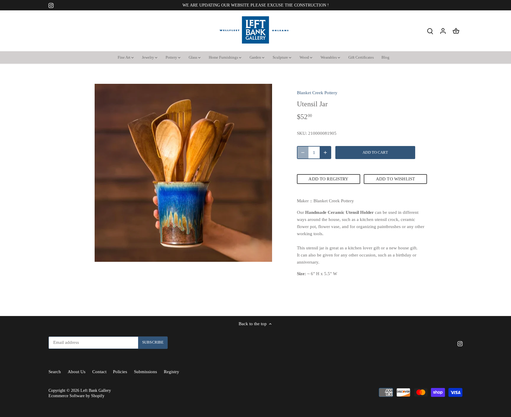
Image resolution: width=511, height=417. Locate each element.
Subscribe (470, 370)
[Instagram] (425, 388)
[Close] (490, 301)
